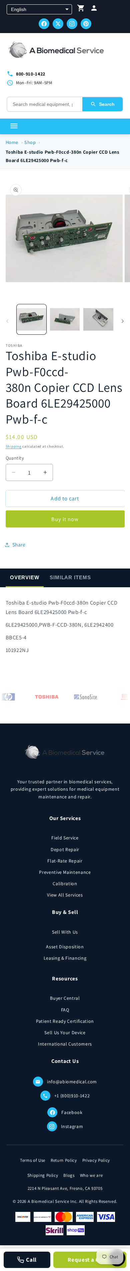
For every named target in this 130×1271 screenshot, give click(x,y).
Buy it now (65, 519)
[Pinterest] (86, 23)
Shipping (14, 446)
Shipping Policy (42, 1175)
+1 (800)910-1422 (72, 1096)
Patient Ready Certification (65, 1021)
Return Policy (64, 1160)
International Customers (65, 1044)
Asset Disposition (65, 947)
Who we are (91, 1175)
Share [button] (19, 544)
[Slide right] (122, 321)
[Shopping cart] (81, 9)
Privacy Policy (96, 1160)
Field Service (65, 838)
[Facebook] (44, 23)
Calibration (65, 884)
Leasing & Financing (65, 958)
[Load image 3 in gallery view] (98, 319)
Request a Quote (90, 1259)
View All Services (65, 895)
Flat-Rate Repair (65, 861)
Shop (30, 142)
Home (12, 142)
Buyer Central (65, 998)
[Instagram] (72, 23)
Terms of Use (32, 1160)
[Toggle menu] (14, 126)
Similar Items (70, 577)
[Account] (94, 9)
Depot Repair (65, 849)
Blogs (68, 1175)
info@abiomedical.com (72, 1082)
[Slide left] (7, 321)
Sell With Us (65, 932)
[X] (58, 23)
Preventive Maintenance (65, 872)
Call (31, 1259)
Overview (24, 577)
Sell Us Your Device (65, 1032)
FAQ (65, 1010)
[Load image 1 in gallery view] (31, 319)
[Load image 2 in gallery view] (65, 319)
